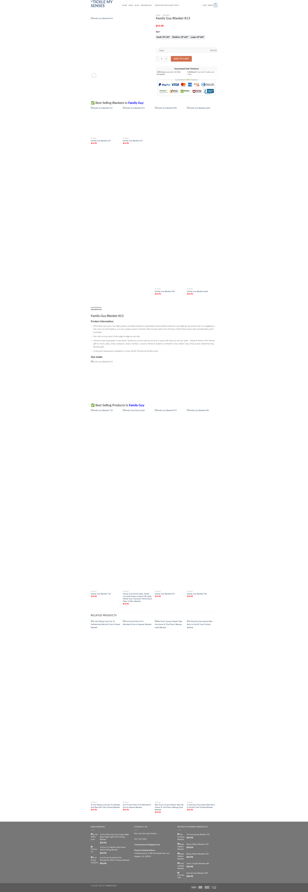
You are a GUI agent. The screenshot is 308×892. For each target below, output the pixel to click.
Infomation (146, 5)
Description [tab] (96, 309)
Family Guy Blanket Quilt (197, 291)
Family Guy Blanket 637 (101, 141)
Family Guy (136, 103)
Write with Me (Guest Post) (167, 5)
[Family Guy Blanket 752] (106, 499)
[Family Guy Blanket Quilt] (202, 197)
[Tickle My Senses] (103, 5)
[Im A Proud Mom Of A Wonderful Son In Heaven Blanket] (138, 710)
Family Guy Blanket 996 (165, 291)
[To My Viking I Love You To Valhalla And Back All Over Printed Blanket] (106, 710)
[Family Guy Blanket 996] (170, 197)
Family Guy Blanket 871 (133, 141)
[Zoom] (94, 75)
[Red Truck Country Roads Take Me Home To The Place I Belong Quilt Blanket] (170, 710)
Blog (137, 5)
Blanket (166, 15)
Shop (131, 5)
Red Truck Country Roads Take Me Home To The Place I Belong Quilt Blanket (169, 807)
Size (158, 32)
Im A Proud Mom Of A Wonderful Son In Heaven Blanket (137, 806)
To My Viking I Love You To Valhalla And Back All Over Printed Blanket (105, 806)
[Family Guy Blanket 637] (106, 121)
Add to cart (181, 59)
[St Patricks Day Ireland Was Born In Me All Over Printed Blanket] (202, 710)
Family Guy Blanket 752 (101, 594)
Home (124, 5)
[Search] (119, 5)
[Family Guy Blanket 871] (138, 121)
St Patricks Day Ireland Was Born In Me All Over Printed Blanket (201, 806)
